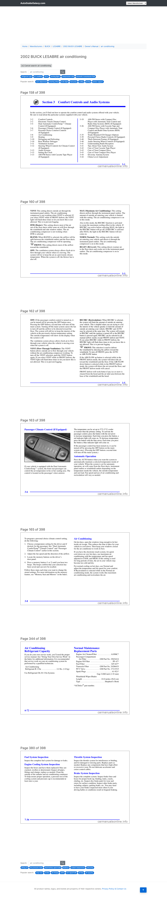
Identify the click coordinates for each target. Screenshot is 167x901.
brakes (47, 873)
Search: (23, 72)
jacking (88, 82)
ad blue (81, 873)
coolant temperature (78, 867)
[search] (62, 72)
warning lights (55, 76)
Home (24, 46)
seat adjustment (41, 82)
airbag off (24, 867)
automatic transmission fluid (85, 76)
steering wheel (54, 82)
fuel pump (73, 82)
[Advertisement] (83, 25)
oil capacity (89, 873)
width (62, 873)
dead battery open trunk (53, 867)
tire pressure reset (36, 867)
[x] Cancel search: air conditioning (36, 65)
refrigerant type (26, 76)
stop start (39, 873)
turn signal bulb (71, 873)
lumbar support (98, 82)
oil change (55, 873)
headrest (66, 867)
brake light (64, 82)
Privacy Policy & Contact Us (114, 889)
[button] (143, 890)
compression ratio (68, 76)
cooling (81, 82)
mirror (46, 76)
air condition (38, 76)
